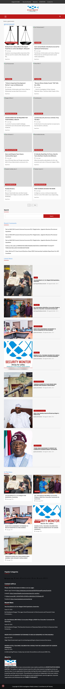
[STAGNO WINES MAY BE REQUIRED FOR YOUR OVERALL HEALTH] (18, 106)
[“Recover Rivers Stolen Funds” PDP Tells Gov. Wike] (47, 71)
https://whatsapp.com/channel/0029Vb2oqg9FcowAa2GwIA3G (33, 590)
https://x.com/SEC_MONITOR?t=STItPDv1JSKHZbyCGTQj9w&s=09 (25, 596)
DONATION (42, 1)
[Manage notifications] (3, 686)
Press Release (38, 42)
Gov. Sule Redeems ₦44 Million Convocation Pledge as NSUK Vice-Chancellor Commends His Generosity (46, 497)
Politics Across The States (11, 150)
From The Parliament (38, 381)
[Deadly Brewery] (18, 177)
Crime (35, 277)
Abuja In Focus (37, 445)
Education (36, 304)
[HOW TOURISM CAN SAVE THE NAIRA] (47, 177)
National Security (38, 113)
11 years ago (38, 51)
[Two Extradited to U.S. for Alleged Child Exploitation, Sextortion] (18, 484)
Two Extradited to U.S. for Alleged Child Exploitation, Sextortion (15, 496)
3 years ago (8, 51)
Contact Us (50, 1)
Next (35, 205)
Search (6, 210)
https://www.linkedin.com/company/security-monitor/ (24, 593)
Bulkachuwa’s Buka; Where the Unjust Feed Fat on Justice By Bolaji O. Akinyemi (17, 48)
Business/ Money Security (11, 113)
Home (5, 21)
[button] (5, 16)
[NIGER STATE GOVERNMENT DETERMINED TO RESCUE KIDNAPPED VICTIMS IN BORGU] (18, 514)
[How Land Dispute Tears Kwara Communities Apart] (18, 142)
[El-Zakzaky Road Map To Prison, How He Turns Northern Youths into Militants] (47, 142)
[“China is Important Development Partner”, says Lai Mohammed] (18, 71)
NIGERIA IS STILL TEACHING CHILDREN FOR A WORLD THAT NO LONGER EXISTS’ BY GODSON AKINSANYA (46, 527)
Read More (7, 59)
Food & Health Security (10, 184)
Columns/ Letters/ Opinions (11, 42)
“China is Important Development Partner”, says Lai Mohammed (15, 84)
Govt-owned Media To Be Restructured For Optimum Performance (46, 48)
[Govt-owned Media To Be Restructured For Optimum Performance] (47, 35)
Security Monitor (27, 1)
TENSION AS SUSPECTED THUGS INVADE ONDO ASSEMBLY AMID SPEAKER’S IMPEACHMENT (17, 557)
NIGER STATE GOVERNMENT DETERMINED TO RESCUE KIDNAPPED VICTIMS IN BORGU (16, 527)
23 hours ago (38, 501)
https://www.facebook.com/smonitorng (21, 599)
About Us (35, 1)
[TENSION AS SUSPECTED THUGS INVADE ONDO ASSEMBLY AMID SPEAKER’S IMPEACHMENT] (18, 545)
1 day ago (8, 529)
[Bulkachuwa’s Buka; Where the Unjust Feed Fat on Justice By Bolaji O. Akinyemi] (18, 35)
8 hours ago (8, 499)
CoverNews (42, 686)
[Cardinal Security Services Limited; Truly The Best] (47, 106)
